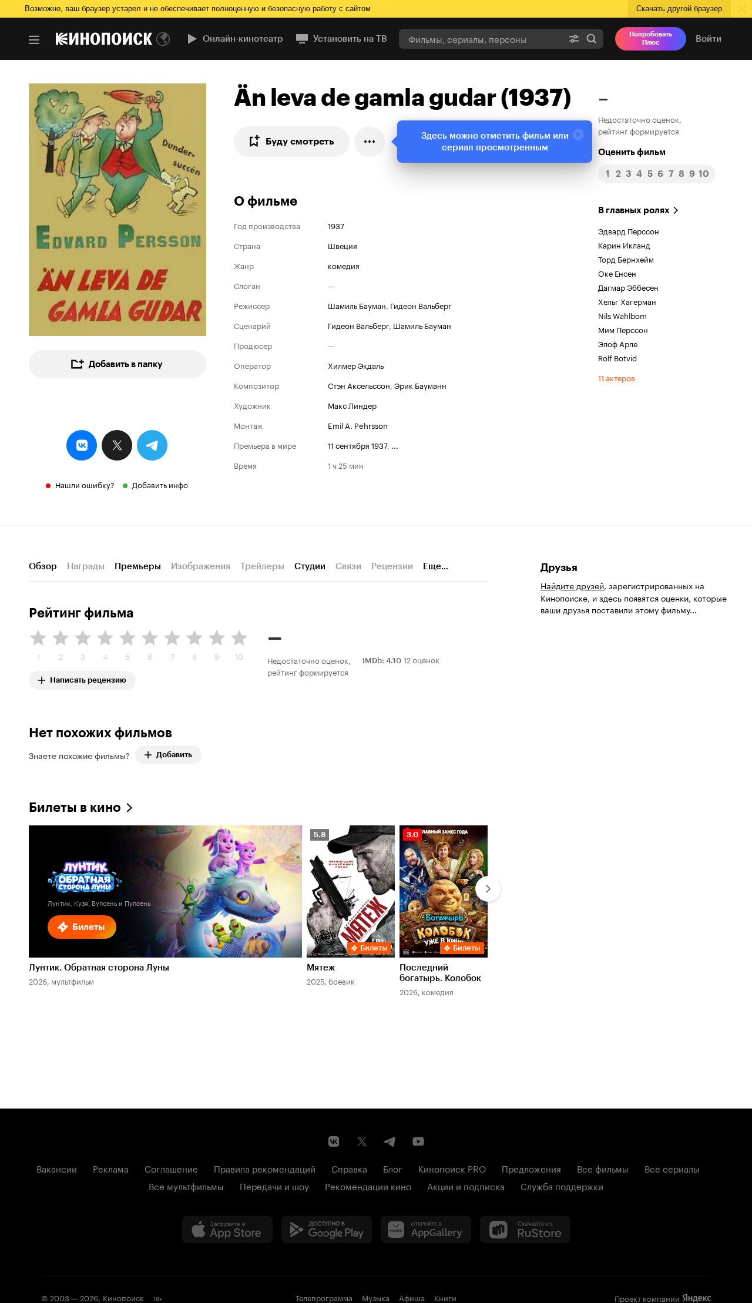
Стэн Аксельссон (359, 385)
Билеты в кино (75, 807)
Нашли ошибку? (85, 484)
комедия (344, 265)
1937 (336, 225)
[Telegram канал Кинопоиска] (390, 1141)
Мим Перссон (623, 329)
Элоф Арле (617, 343)
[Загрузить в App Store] (227, 1229)
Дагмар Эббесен (628, 287)
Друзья (559, 567)
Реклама (111, 1168)
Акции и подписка (466, 1185)
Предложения (531, 1168)
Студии (309, 566)
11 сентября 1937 (357, 445)
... (394, 445)
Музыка (376, 1297)
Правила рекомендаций (264, 1168)
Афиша (412, 1297)
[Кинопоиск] (104, 39)
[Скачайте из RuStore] (525, 1229)
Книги (445, 1297)
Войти (708, 38)
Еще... (435, 566)
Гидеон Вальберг (421, 305)
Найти (591, 38)
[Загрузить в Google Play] (326, 1229)
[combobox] (480, 38)
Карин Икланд (624, 244)
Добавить (174, 754)
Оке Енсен (617, 272)
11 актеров (616, 377)
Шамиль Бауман (357, 305)
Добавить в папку (126, 364)
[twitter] (117, 445)
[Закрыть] (578, 134)
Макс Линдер (352, 405)
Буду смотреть (300, 141)
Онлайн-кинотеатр (243, 38)
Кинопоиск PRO (452, 1168)
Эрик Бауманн (420, 385)
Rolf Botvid (617, 357)
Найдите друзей (572, 585)
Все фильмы (603, 1168)
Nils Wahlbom (622, 315)
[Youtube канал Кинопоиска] (418, 1141)
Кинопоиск (123, 1297)
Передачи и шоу (274, 1185)
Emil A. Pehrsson (358, 425)
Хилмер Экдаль (356, 365)
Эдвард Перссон (628, 230)
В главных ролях (634, 210)
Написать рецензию (88, 677)
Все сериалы (672, 1168)
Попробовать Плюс (650, 38)
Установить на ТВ (350, 38)
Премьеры (138, 566)
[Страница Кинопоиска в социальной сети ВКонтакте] (334, 1141)
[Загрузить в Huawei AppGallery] (426, 1229)
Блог (392, 1168)
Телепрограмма (324, 1297)
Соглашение (171, 1168)
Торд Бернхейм (626, 258)
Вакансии (56, 1168)
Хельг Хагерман (627, 301)
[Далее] (488, 889)
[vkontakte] (81, 445)
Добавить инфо (160, 484)
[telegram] (152, 445)
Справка (349, 1168)
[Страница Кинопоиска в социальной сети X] (362, 1141)
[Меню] (34, 40)
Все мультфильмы (186, 1185)
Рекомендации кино (368, 1185)
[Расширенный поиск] (574, 38)
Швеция (342, 245)
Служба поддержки (562, 1185)
